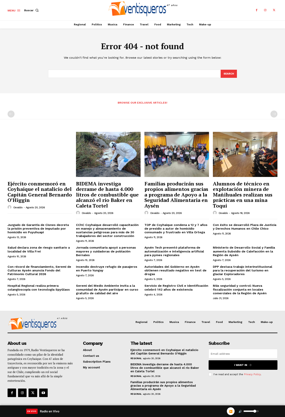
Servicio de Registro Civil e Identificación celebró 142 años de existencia (176, 287)
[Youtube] (43, 393)
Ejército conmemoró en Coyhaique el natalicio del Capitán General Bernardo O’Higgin (40, 191)
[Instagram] (265, 10)
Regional (136, 358)
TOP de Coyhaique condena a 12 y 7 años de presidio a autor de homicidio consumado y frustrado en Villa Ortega (175, 228)
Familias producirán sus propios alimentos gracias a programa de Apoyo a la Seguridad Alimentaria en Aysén (176, 194)
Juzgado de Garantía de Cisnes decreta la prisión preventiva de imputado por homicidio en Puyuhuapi (38, 228)
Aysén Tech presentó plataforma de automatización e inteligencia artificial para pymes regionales (174, 251)
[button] (32, 10)
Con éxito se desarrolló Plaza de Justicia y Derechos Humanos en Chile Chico (244, 226)
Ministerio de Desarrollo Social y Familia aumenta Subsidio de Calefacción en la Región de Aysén (244, 251)
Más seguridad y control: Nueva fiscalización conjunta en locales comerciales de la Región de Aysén (240, 289)
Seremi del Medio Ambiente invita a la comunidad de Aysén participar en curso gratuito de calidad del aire (107, 289)
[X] (274, 10)
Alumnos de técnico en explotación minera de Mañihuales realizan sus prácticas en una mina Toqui (242, 194)
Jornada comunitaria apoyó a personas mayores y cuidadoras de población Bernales (106, 251)
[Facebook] (256, 10)
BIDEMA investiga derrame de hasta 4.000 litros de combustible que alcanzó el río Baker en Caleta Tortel (107, 194)
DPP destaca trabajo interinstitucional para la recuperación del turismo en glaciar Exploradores (242, 270)
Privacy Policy (252, 374)
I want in (240, 365)
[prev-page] (11, 114)
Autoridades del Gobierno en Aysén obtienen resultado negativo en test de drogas (175, 270)
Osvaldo (18, 207)
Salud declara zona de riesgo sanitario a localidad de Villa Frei (39, 249)
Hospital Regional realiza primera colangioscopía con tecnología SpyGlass (39, 287)
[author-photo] (10, 207)
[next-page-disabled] (273, 114)
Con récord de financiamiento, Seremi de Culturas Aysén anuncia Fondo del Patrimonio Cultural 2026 (39, 270)
